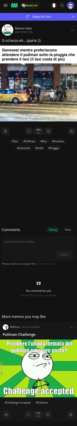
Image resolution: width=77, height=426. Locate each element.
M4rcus (15, 327)
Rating (53, 229)
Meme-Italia (23, 28)
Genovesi (24, 148)
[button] (62, 5)
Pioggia (54, 148)
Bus (44, 141)
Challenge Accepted (19, 402)
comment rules (45, 263)
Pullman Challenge (19, 334)
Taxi (15, 141)
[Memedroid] (14, 5)
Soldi (40, 148)
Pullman (30, 141)
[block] (72, 30)
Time (68, 229)
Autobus (59, 141)
